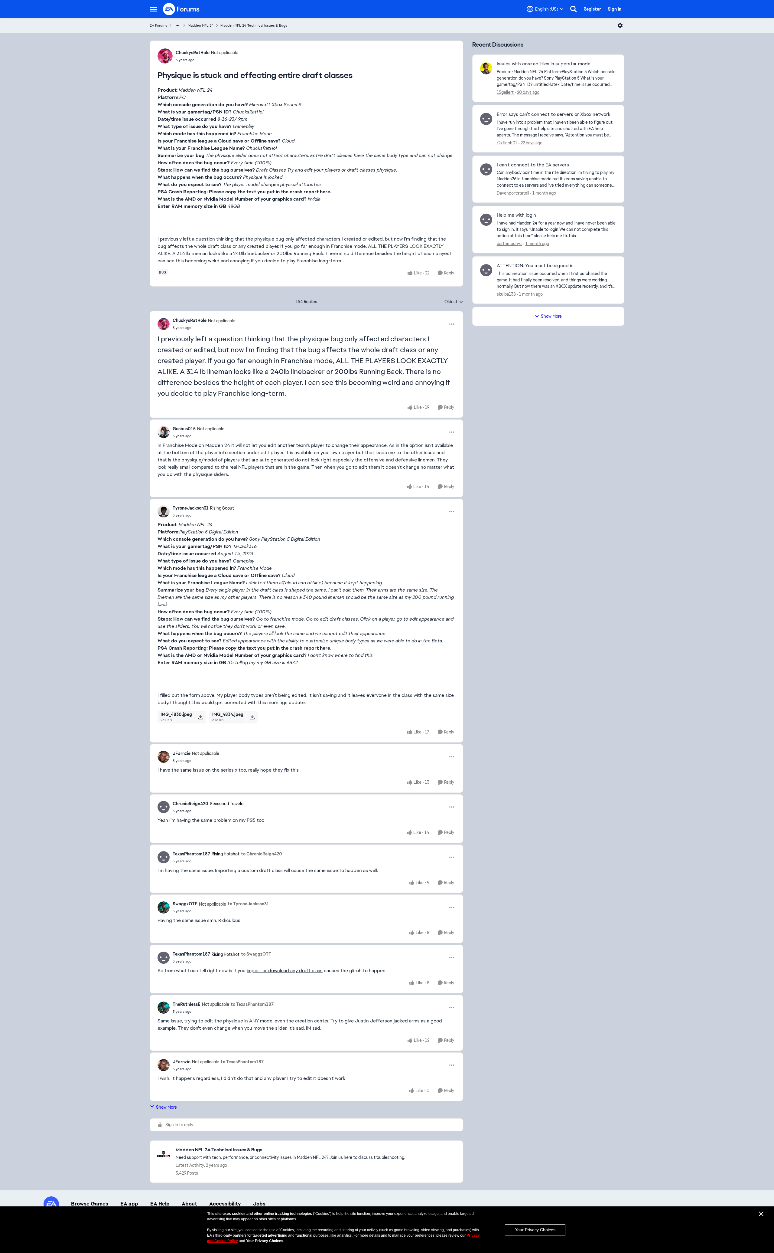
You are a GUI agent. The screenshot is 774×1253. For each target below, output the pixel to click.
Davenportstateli (513, 193)
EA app (129, 1203)
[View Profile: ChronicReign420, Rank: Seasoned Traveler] (164, 807)
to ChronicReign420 (261, 854)
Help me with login (516, 215)
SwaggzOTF (185, 904)
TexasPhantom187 (191, 854)
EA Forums (158, 25)
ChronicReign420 (190, 803)
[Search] (573, 9)
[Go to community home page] (181, 9)
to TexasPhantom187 (252, 1004)
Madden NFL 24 (201, 25)
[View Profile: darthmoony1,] (486, 220)
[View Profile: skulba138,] (486, 270)
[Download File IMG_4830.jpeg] (200, 717)
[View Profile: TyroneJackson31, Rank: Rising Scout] (164, 511)
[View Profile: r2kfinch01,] (486, 119)
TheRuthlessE (186, 1004)
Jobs (259, 1203)
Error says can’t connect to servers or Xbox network (553, 114)
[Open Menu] (620, 25)
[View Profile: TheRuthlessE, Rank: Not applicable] (164, 1008)
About (189, 1203)
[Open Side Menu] (153, 9)
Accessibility (225, 1203)
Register (592, 9)
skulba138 (506, 294)
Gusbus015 (184, 428)
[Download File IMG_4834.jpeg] (252, 717)
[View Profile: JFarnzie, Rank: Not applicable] (164, 757)
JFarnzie (181, 753)
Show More (166, 1107)
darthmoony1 (509, 243)
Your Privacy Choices (535, 1229)
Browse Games (89, 1203)
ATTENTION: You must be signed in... (536, 266)
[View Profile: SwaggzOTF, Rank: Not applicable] (164, 907)
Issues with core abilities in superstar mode (543, 64)
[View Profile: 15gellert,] (486, 68)
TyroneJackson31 (191, 508)
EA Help (160, 1203)
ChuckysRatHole (193, 52)
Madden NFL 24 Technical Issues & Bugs (253, 25)
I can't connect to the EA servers (533, 165)
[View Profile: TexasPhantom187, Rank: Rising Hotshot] (164, 857)
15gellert (505, 92)
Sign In (614, 9)
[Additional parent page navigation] (177, 25)
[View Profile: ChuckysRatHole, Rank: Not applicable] (165, 56)
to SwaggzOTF (256, 954)
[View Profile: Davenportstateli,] (486, 169)
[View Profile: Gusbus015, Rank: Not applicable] (164, 432)
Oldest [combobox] (453, 302)
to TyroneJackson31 (248, 904)
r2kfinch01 (507, 143)
